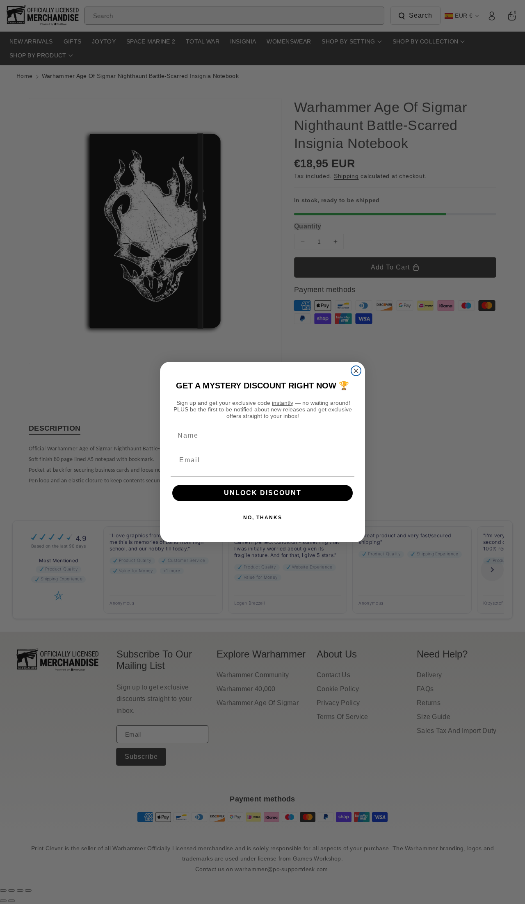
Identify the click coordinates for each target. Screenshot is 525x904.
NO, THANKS (262, 517)
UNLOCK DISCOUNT (262, 492)
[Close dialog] (356, 371)
